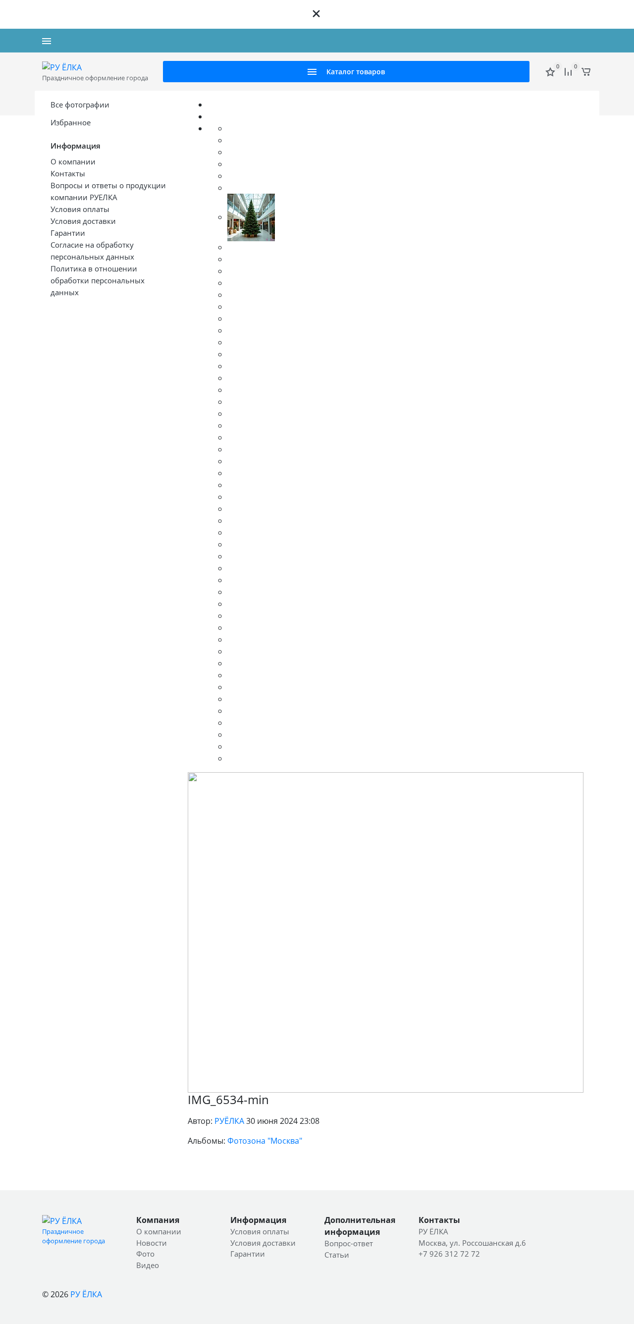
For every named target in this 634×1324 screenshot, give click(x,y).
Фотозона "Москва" (264, 1140)
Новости (151, 1243)
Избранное (71, 122)
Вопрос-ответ (348, 1243)
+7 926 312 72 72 (564, 40)
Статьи (336, 1255)
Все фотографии (80, 104)
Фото (145, 1254)
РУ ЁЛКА (86, 1294)
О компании (158, 1231)
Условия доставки (263, 1243)
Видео (147, 1265)
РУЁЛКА (229, 1120)
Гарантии (247, 1254)
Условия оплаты (259, 1231)
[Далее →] (386, 931)
